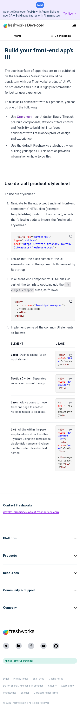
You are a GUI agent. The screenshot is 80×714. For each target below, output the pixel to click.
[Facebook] (31, 646)
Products (10, 555)
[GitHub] (56, 646)
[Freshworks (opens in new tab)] (40, 632)
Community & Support (19, 590)
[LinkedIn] (19, 646)
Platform (10, 538)
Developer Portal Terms (46, 692)
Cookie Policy (56, 678)
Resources (11, 573)
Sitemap (25, 692)
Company (10, 607)
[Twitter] (6, 646)
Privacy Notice (20, 678)
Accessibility (67, 685)
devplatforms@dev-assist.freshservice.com (31, 512)
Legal (6, 678)
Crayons (23, 117)
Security (52, 685)
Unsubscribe (9, 692)
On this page (63, 35)
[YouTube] (43, 646)
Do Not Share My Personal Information (23, 685)
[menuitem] (74, 25)
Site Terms (38, 678)
